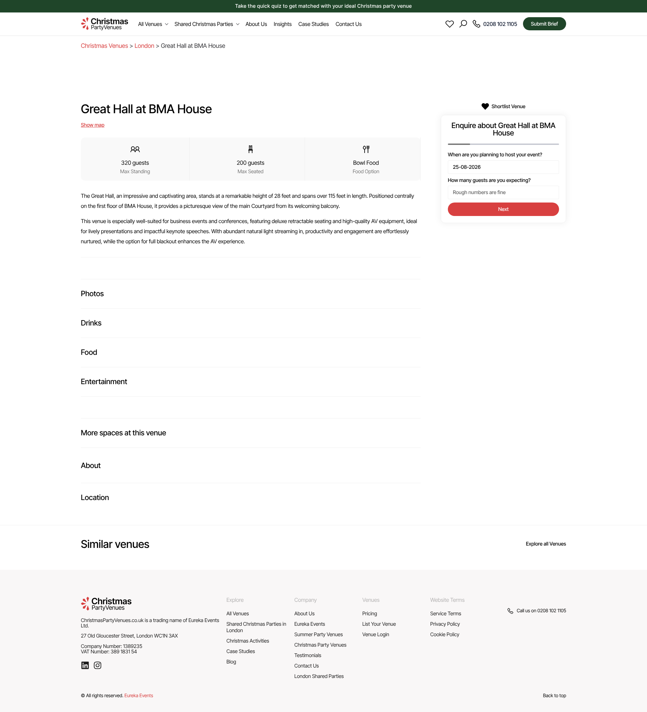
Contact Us (307, 665)
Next (503, 209)
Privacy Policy (445, 624)
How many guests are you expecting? (489, 180)
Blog (231, 661)
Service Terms (445, 613)
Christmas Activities (247, 641)
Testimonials (308, 655)
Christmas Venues (104, 46)
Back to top (554, 696)
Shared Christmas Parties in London (256, 627)
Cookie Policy (444, 634)
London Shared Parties (319, 676)
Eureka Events (310, 624)
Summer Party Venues (319, 634)
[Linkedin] (85, 665)
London (144, 46)
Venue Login (375, 634)
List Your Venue (379, 624)
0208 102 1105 (551, 611)
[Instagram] (97, 665)
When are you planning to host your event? (495, 155)
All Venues (237, 613)
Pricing (369, 613)
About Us (305, 613)
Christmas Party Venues (321, 645)
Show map (92, 125)
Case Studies (240, 651)
